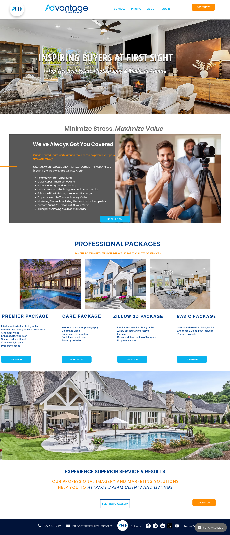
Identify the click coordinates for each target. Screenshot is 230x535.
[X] (169, 525)
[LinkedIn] (162, 525)
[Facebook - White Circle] (148, 525)
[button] (119, 9)
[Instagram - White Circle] (155, 525)
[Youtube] (176, 525)
